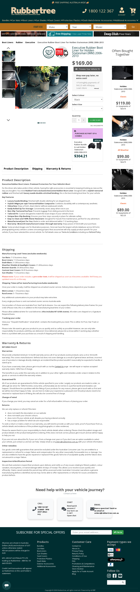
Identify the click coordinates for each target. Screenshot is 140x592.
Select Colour (78, 95)
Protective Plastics (44, 558)
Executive (30, 42)
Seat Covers (42, 556)
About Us (76, 548)
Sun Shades (42, 553)
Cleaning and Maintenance (83, 566)
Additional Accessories (46, 566)
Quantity (76, 116)
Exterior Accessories (45, 563)
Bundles (40, 546)
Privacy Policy (77, 551)
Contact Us (76, 546)
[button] (97, 11)
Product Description (16, 168)
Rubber (19, 42)
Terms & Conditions (70, 232)
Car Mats (40, 548)
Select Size (77, 104)
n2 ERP (93, 590)
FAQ (73, 561)
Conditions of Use (79, 556)
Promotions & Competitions (83, 563)
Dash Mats (88, 20)
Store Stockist (77, 569)
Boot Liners (7, 42)
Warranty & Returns (58, 168)
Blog (74, 574)
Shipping (37, 168)
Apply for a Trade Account (82, 571)
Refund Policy (95, 232)
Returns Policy (78, 553)
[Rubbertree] (32, 11)
